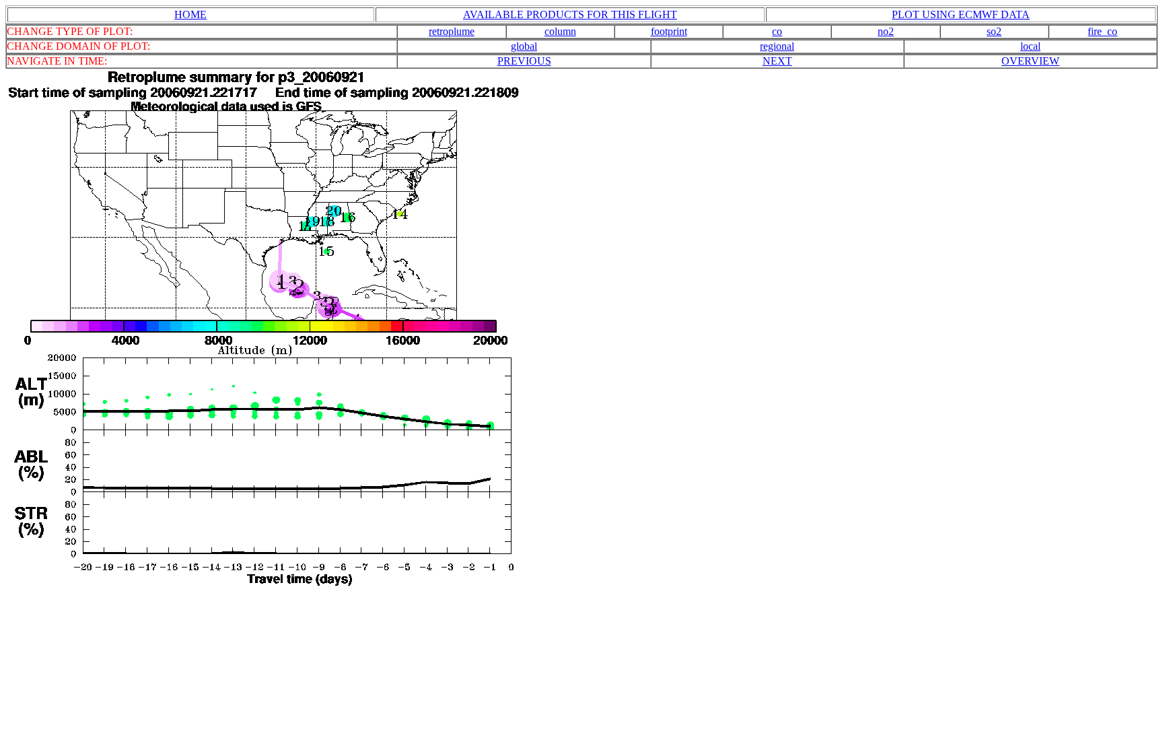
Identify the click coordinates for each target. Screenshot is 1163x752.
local (1030, 46)
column (560, 31)
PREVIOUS (524, 61)
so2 (994, 31)
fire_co (1102, 31)
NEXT (777, 61)
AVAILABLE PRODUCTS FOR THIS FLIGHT (570, 14)
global (524, 46)
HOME (190, 14)
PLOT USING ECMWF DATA (961, 14)
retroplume (451, 31)
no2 (886, 31)
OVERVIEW (1030, 61)
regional (777, 46)
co (777, 31)
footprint (669, 31)
